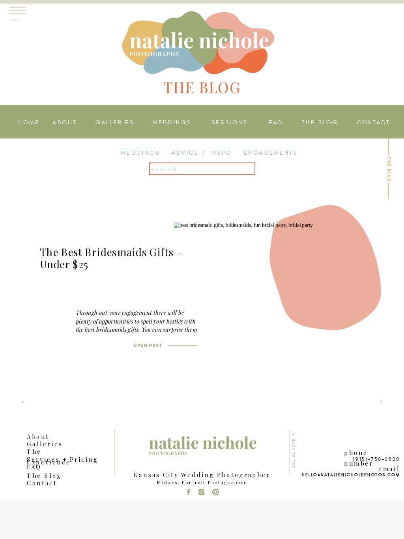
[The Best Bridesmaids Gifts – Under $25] (252, 300)
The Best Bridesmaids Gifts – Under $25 (111, 258)
